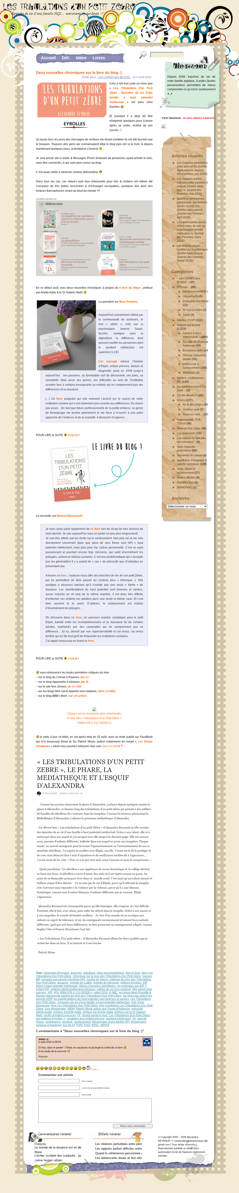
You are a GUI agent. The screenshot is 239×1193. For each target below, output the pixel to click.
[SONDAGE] (184, 487)
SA (134, 1018)
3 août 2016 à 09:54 (50, 1041)
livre (59, 398)
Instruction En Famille (196, 301)
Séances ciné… (193, 414)
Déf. (66, 57)
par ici (85, 677)
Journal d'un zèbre (188, 428)
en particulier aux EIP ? (132, 986)
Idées (81, 57)
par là (84, 681)
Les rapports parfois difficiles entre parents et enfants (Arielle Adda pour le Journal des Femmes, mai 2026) (192, 186)
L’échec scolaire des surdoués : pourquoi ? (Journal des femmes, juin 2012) (58, 1155)
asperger (76, 973)
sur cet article (77, 695)
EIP (145, 982)
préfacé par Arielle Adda (98, 1012)
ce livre (95, 529)
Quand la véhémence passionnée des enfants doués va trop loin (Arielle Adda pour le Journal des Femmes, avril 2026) (118, 1153)
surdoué (67, 1021)
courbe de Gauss (97, 979)
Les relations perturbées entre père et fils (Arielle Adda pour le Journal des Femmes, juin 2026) (118, 1144)
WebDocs (189, 372)
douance (62, 982)
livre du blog (130, 287)
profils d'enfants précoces (60, 1015)
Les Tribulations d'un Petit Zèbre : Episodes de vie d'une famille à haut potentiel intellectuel (93, 1000)
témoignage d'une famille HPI (111, 1021)
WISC (95, 1025)
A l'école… (183, 287)
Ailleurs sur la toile (188, 325)
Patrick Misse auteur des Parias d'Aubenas (103, 1008)
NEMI (70, 1008)
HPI (50, 992)
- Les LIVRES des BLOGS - (114, 77)
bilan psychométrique (110, 973)
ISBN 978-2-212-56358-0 (76, 992)
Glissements (190, 296)
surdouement (82, 1021)
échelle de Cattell (81, 982)
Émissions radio (193, 350)
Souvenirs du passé (189, 455)
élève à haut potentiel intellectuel (57, 986)
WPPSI (104, 1025)
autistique (89, 973)
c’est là (72, 658)
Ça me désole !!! (187, 395)
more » (95, 1069)
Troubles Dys (185, 482)
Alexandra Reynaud (56, 973)
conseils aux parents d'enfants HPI (63, 979)
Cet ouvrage (107, 361)
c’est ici (73, 435)
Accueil (48, 57)
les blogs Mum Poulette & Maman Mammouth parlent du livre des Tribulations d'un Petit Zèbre (93, 994)
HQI (56, 992)
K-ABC (113, 992)
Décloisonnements (195, 291)
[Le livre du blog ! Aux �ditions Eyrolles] (163, 127)
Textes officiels (186, 477)
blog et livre (133, 973)
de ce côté (74, 686)
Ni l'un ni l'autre (192, 310)
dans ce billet (107, 691)
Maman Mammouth (69, 515)
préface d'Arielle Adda (67, 1012)
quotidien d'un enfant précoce (86, 1018)
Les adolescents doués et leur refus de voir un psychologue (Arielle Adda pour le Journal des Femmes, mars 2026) (118, 1158)
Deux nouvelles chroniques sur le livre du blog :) (79, 73)
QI (78, 1015)
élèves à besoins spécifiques (97, 986)
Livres (99, 57)
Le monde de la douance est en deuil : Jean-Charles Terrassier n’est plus (58, 1147)
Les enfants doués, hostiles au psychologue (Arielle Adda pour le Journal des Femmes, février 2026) (192, 253)
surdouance (53, 1021)
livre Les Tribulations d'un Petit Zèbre (74, 1005)
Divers (181, 400)
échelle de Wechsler (106, 982)
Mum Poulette (128, 301)
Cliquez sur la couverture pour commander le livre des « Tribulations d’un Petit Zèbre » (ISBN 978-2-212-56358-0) (94, 718)
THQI (87, 1025)
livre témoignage (55, 1008)
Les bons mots (186, 433)
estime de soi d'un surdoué (114, 989)
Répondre (43, 1056)
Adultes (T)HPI (186, 320)
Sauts (186, 314)
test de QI (69, 1025)
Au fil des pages (193, 404)
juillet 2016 (101, 992)
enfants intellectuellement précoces (73, 989)
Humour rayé (191, 409)
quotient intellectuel (118, 1018)
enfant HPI (42, 989)
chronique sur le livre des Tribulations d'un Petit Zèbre (107, 976)
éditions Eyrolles (130, 982)
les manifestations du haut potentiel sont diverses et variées (91, 999)
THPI (79, 1025)
